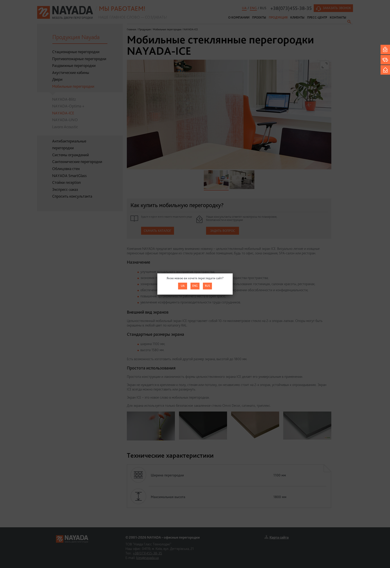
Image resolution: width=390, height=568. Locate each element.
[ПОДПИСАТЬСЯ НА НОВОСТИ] (385, 70)
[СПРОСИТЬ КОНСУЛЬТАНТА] (385, 49)
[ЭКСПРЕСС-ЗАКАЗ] (385, 59)
